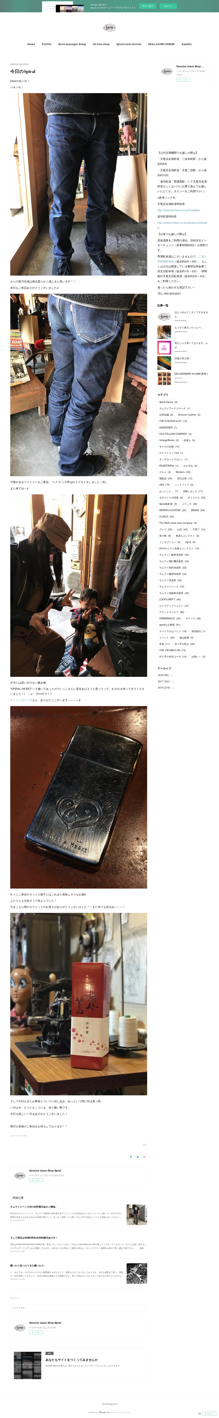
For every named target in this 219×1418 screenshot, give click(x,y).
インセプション (170, 542)
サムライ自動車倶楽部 (174, 593)
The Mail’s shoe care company (178, 522)
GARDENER (168, 427)
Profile (46, 44)
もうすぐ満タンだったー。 (189, 327)
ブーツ (165, 529)
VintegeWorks (169, 440)
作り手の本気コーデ (173, 656)
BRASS (198, 510)
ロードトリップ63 (171, 452)
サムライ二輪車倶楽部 (174, 554)
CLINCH (166, 516)
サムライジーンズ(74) (18, 1135)
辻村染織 (166, 414)
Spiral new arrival (128, 44)
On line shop (101, 44)
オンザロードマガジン (173, 459)
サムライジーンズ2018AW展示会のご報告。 (34, 1206)
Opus (190, 542)
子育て (198, 529)
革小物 (165, 535)
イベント (167, 637)
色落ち (189, 440)
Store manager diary (72, 44)
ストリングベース (21, 700)
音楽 (164, 643)
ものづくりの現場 (171, 497)
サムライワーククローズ (174, 408)
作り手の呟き (185, 643)
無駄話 (165, 478)
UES (164, 484)
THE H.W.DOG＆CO (173, 421)
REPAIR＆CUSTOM (172, 510)
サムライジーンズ (171, 586)
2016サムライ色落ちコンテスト (179, 548)
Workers (183, 472)
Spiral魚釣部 (168, 503)
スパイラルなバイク (173, 631)
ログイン (168, 6)
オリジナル (196, 497)
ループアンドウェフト (174, 605)
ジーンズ (189, 503)
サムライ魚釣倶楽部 (173, 567)
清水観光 (198, 631)
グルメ (165, 472)
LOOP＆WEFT (170, 599)
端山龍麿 (186, 637)
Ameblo (186, 44)
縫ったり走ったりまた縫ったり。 (28, 1265)
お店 (182, 529)
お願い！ (198, 656)
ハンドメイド (184, 484)
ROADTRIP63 (169, 465)
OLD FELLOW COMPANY (175, 433)
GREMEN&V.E (170, 618)
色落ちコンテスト (187, 535)
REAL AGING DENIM (161, 44)
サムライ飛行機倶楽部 (174, 561)
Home (31, 44)
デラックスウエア (171, 612)
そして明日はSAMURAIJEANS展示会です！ (34, 1237)
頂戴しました (193, 491)
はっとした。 (168, 491)
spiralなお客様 (170, 624)
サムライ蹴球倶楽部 (173, 573)
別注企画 (184, 478)
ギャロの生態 (169, 446)
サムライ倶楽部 (170, 580)
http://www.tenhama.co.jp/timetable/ (178, 210)
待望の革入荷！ (183, 358)
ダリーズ (193, 618)
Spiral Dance (168, 402)
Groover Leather (189, 414)
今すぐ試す (147, 6)
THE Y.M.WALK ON (172, 650)
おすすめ (190, 465)
